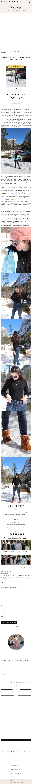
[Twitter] (1, 2)
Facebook (16, 769)
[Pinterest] (7, 2)
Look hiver (5, 573)
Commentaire (5, 590)
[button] (30, 2)
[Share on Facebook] (7, 571)
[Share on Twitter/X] (9, 571)
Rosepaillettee (16, 7)
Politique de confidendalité (19, 751)
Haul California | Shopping (8, 577)
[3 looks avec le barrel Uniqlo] (8, 545)
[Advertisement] (16, 30)
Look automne (4, 682)
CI (26, 514)
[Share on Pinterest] (11, 571)
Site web (3, 616)
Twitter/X (16, 758)
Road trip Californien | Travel (23, 577)
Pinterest (16, 773)
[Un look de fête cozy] (23, 545)
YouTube (16, 777)
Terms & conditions (6, 751)
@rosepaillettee (16, 691)
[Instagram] (4, 2)
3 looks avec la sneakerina (8, 566)
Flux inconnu (16, 744)
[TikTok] (12, 2)
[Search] (17, 2)
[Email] (23, 534)
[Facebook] (14, 2)
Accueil (3, 51)
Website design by (16, 782)
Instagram (16, 761)
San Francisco (13, 120)
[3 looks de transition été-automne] (23, 560)
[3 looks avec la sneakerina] (8, 560)
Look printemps (22, 682)
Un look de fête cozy (24, 551)
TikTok (16, 765)
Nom (2, 605)
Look (20, 54)
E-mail (3, 611)
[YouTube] (9, 2)
